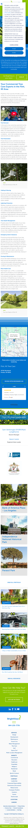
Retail (14, 771)
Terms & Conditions (18, 808)
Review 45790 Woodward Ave (14, 381)
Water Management (14, 743)
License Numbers (11, 810)
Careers (14, 802)
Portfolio (14, 776)
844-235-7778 (14, 725)
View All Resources (14, 678)
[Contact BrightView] (14, 722)
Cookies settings (14, 44)
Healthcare (14, 762)
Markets (14, 755)
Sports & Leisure (14, 773)
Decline (14, 52)
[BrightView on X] (15, 709)
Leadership (14, 781)
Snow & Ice (14, 741)
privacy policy (7, 12)
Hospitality (14, 764)
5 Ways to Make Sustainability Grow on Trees (14, 650)
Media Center (14, 787)
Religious (14, 766)
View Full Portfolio (14, 582)
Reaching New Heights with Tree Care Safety (14, 629)
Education (14, 759)
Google (25, 356)
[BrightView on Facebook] (12, 709)
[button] (14, 340)
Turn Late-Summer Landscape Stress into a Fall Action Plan (13, 607)
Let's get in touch (14, 699)
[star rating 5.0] (14, 390)
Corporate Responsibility (14, 783)
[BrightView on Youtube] (18, 709)
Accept (14, 48)
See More (14, 494)
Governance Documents (14, 785)
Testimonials (14, 796)
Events (14, 794)
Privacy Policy (21, 806)
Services (14, 732)
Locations (14, 799)
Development (14, 737)
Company (14, 779)
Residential (14, 768)
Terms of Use (8, 808)
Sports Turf (14, 750)
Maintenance (14, 739)
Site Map (19, 810)
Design (14, 734)
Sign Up (21, 77)
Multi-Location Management (14, 752)
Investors (14, 792)
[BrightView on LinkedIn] (10, 709)
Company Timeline (14, 790)
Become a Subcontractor (9, 806)
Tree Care (14, 746)
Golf (14, 748)
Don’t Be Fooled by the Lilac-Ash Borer (12, 672)
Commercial (14, 757)
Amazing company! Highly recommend (14, 394)
